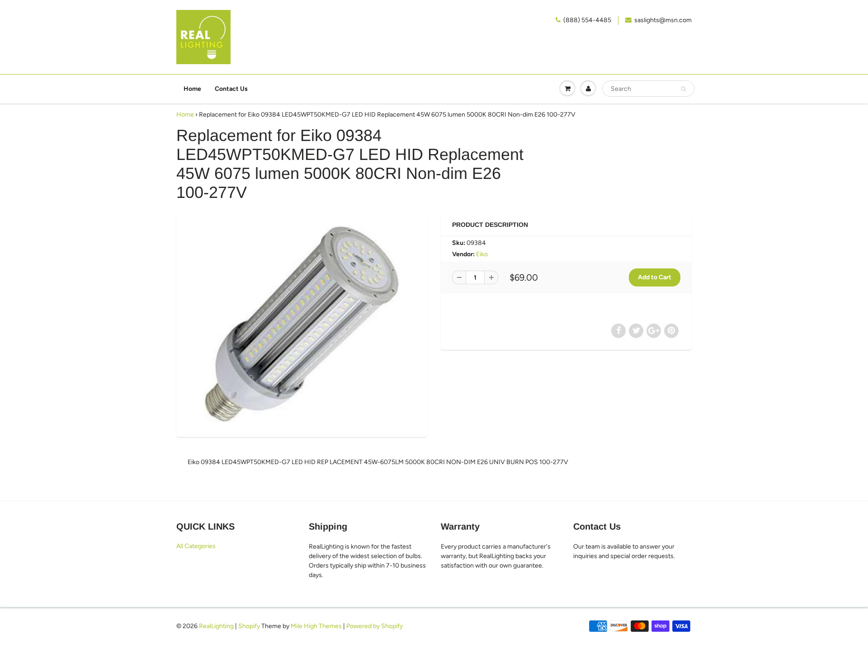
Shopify (249, 626)
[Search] (683, 89)
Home (192, 89)
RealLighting (216, 626)
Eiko (482, 254)
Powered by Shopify (374, 626)
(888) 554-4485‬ (587, 20)
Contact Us (231, 89)
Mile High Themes (316, 626)
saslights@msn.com (663, 20)
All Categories (196, 546)
